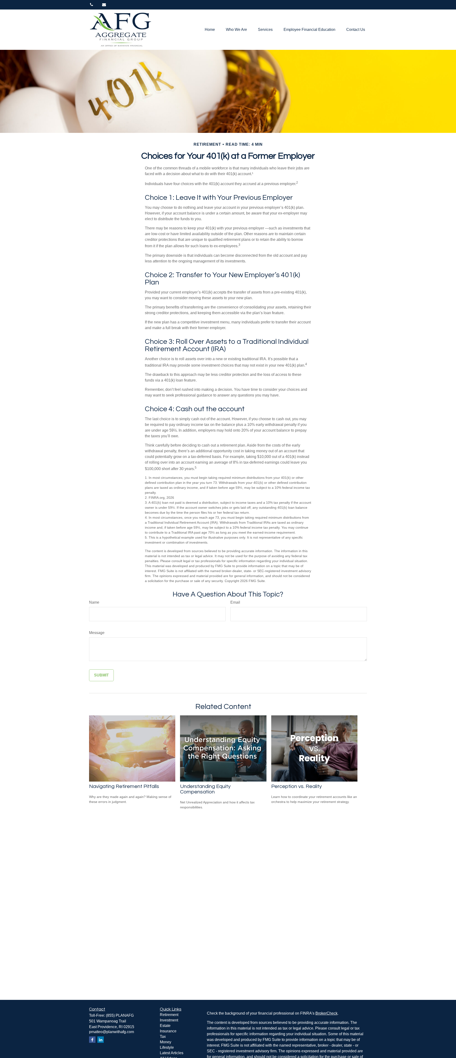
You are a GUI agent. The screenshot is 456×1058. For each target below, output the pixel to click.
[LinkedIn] (100, 1039)
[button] (210, 30)
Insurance (168, 1031)
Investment (169, 1020)
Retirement (169, 1015)
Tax (163, 1037)
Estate (165, 1026)
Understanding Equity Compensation (205, 789)
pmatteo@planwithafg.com (111, 1032)
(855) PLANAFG (120, 1015)
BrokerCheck (326, 1013)
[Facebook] (92, 1039)
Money (165, 1042)
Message (96, 633)
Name (94, 602)
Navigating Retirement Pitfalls (124, 786)
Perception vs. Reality (296, 786)
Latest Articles (171, 1053)
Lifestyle (167, 1047)
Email (235, 602)
